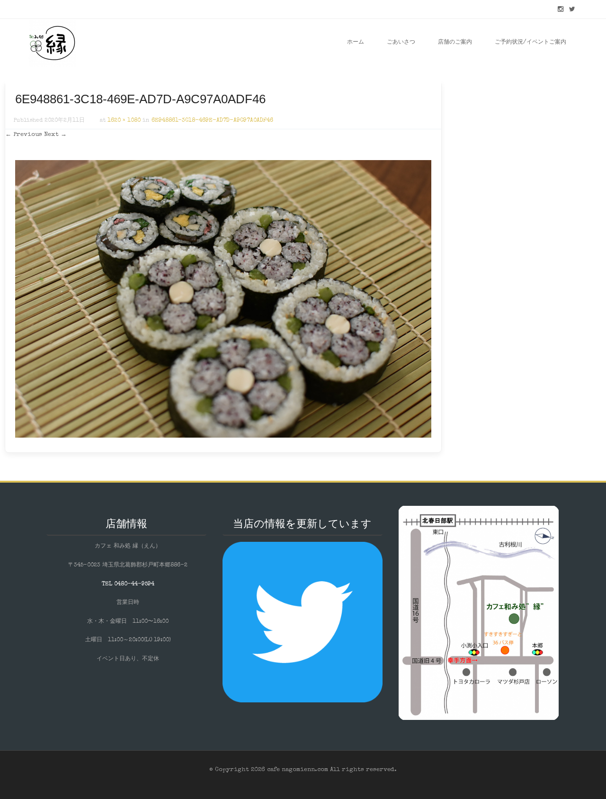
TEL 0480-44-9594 (128, 584)
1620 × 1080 (124, 121)
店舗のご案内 (455, 42)
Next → (55, 135)
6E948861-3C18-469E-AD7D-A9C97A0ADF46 (212, 121)
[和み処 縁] (52, 42)
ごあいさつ (401, 42)
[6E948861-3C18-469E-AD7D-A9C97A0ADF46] (223, 436)
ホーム (355, 42)
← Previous (23, 135)
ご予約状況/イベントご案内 (530, 42)
